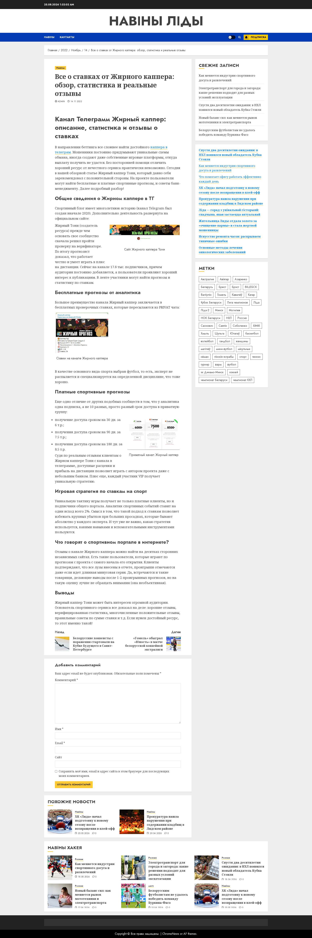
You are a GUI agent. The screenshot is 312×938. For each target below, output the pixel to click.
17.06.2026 (84, 907)
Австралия (207, 279)
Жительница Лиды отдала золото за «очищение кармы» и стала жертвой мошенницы (228, 225)
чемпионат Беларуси (214, 380)
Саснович (207, 325)
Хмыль (205, 333)
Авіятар (224, 279)
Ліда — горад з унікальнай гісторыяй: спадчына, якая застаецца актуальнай (229, 212)
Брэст (235, 287)
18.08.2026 (84, 876)
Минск (219, 310)
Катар (251, 294)
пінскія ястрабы (224, 356)
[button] (239, 37)
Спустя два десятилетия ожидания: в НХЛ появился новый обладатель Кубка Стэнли (230, 107)
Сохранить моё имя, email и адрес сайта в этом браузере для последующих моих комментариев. (114, 773)
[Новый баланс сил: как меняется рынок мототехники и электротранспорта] (60, 896)
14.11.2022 (76, 101)
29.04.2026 (156, 833)
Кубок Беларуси (211, 302)
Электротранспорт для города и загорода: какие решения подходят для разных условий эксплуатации (230, 92)
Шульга (219, 333)
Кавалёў (237, 294)
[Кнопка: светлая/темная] (231, 37)
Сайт (58, 757)
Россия (242, 318)
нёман (205, 356)
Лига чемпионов (237, 302)
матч (151, 886)
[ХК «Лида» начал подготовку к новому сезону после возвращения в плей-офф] (60, 822)
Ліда (256, 302)
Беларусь (207, 287)
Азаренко (241, 279)
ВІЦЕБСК (251, 287)
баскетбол (252, 333)
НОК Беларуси (210, 318)
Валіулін (206, 294)
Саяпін (223, 325)
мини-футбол (224, 349)
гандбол (224, 341)
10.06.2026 (157, 907)
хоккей (233, 372)
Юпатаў (235, 333)
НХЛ (229, 318)
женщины (242, 341)
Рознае (79, 859)
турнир (205, 364)
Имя (59, 729)
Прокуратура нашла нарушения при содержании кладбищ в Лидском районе (165, 823)
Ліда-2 (205, 310)
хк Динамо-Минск (212, 372)
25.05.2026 (84, 833)
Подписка (258, 37)
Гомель (221, 294)
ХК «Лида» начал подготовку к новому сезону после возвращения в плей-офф (95, 823)
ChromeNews (170, 934)
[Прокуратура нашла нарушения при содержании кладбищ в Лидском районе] (132, 822)
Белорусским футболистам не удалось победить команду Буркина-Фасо (168, 897)
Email (60, 743)
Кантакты (67, 37)
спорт (242, 356)
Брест (222, 287)
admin (61, 101)
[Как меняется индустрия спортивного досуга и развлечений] (60, 867)
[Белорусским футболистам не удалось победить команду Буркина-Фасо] (133, 896)
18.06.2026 (231, 879)
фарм (218, 364)
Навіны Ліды (156, 21)
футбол (231, 364)
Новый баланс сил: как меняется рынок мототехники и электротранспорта (93, 897)
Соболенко (240, 325)
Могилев (234, 310)
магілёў (205, 349)
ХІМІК (256, 325)
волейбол (207, 341)
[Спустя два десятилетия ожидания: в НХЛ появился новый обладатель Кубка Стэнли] (206, 867)
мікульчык (244, 349)
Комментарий (66, 680)
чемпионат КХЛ (242, 380)
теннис (256, 356)
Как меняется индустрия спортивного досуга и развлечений (227, 78)
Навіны (49, 37)
